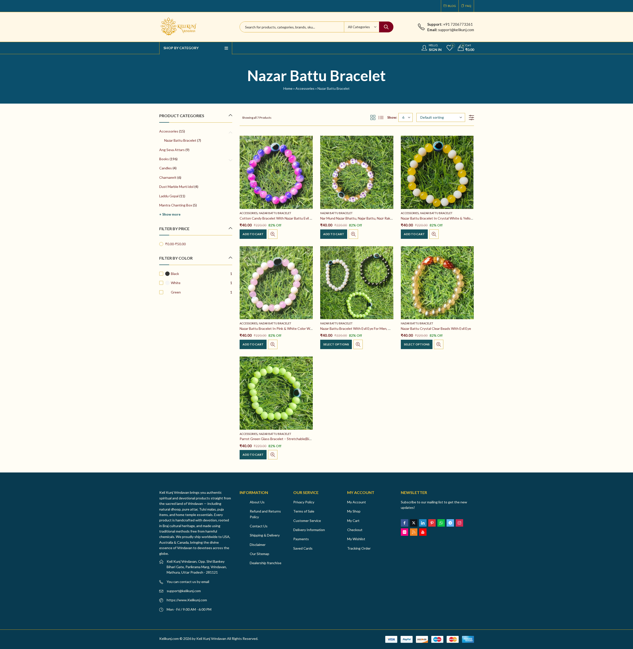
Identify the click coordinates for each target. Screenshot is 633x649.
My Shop (354, 511)
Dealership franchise (265, 563)
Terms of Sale (303, 511)
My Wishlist (356, 539)
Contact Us (259, 526)
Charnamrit (168, 177)
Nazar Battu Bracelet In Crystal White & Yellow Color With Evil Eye (452, 218)
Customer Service (307, 520)
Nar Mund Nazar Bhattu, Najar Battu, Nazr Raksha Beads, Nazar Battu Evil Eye (379, 218)
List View (381, 117)
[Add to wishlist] (308, 140)
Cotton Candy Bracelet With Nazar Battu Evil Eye (277, 218)
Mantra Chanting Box (175, 205)
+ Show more (170, 214)
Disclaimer (258, 544)
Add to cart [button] (253, 234)
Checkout (354, 530)
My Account (356, 502)
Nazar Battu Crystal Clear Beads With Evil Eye (436, 328)
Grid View (372, 117)
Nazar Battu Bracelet (275, 213)
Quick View (272, 234)
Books (164, 159)
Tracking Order (359, 548)
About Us (257, 502)
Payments (301, 539)
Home (288, 88)
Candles (165, 168)
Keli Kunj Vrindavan (211, 638)
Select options (336, 344)
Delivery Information (309, 530)
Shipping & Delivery (265, 535)
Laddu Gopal (169, 196)
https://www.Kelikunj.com (187, 600)
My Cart (353, 520)
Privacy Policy (303, 502)
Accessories (305, 88)
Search (386, 27)
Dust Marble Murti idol (176, 186)
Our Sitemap (259, 554)
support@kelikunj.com (184, 591)
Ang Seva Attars (172, 150)
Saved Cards (303, 548)
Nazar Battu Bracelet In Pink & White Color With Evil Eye (283, 328)
